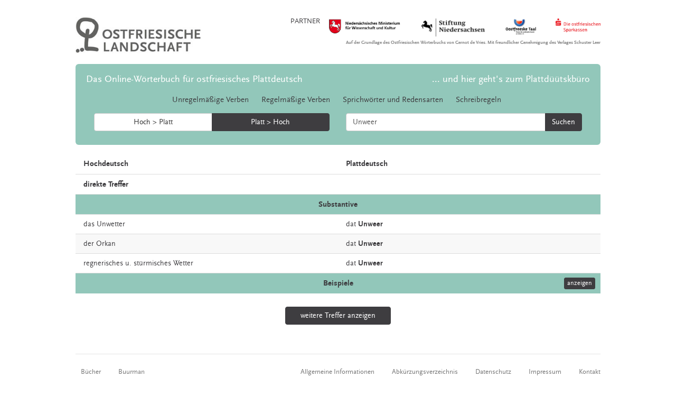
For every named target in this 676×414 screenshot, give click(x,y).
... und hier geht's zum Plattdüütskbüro (511, 79)
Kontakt (589, 371)
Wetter (183, 263)
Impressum (545, 371)
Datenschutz (493, 371)
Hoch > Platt (153, 122)
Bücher (91, 371)
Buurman (131, 371)
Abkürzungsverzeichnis (425, 371)
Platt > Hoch (270, 122)
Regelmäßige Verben (295, 99)
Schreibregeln (478, 99)
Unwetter (111, 224)
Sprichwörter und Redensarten (393, 99)
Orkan (106, 244)
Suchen (563, 122)
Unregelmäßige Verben (210, 99)
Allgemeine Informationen (337, 371)
